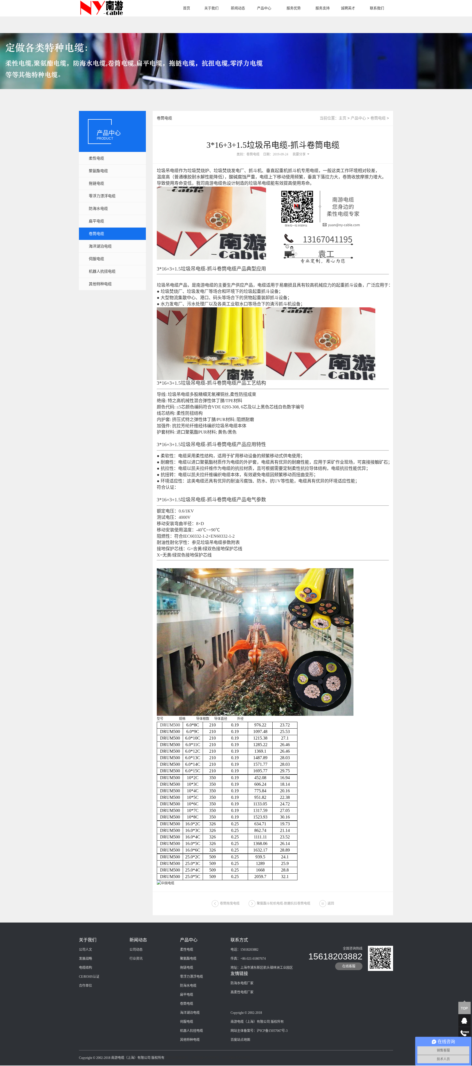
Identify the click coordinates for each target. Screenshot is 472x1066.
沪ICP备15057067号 (236, 1058)
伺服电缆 (96, 259)
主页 (342, 118)
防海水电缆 (98, 209)
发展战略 (85, 959)
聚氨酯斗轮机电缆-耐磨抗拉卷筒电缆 (283, 903)
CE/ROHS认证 (89, 977)
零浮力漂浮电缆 (102, 196)
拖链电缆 (96, 183)
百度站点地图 (240, 1040)
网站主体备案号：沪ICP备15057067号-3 (259, 1031)
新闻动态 (238, 8)
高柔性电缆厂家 (242, 992)
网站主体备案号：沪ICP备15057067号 (192, 1058)
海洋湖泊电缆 (100, 246)
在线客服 (348, 966)
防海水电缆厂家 (242, 983)
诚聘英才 (348, 8)
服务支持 (322, 8)
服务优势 (294, 8)
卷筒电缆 (96, 234)
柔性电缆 (96, 158)
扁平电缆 (96, 221)
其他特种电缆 (100, 284)
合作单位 (85, 986)
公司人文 (85, 950)
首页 (186, 8)
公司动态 (136, 950)
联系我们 (377, 8)
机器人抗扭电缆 (102, 271)
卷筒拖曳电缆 (230, 903)
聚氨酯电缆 (98, 171)
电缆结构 (85, 968)
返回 (331, 903)
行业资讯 (136, 959)
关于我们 (211, 8)
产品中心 (264, 8)
